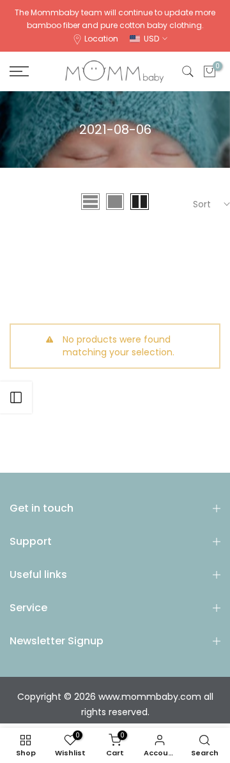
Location (101, 38)
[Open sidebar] (16, 397)
